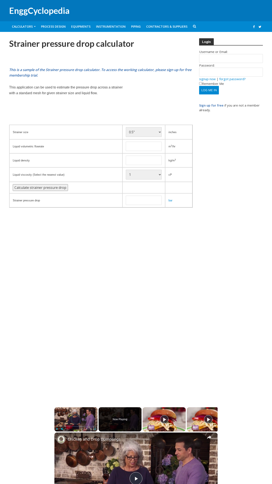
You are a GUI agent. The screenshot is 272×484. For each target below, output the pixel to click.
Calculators (22, 26)
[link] (61, 439)
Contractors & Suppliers (166, 26)
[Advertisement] (59, 56)
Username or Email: (213, 52)
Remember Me (213, 83)
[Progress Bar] (76, 426)
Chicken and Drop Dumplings (94, 439)
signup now (207, 79)
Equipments (81, 26)
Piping (136, 26)
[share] (209, 437)
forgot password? (232, 79)
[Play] (57, 428)
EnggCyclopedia (39, 11)
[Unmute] (62, 428)
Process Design (53, 26)
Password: (207, 65)
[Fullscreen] (95, 428)
